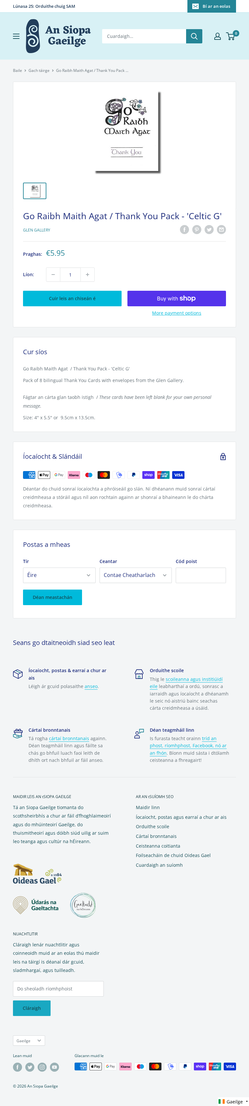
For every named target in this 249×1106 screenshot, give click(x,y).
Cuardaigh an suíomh (159, 865)
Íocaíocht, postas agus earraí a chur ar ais (181, 817)
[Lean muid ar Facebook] (17, 1067)
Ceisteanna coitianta (158, 846)
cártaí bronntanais (69, 738)
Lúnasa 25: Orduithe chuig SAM (44, 6)
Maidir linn (148, 807)
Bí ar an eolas (216, 6)
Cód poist (186, 561)
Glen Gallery (36, 230)
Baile (17, 70)
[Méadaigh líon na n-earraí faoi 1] (87, 274)
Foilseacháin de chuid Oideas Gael (173, 855)
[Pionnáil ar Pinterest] (196, 229)
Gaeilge (23, 1040)
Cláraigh (32, 1008)
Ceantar (108, 561)
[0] (231, 36)
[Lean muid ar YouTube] (54, 1067)
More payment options (176, 313)
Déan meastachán (52, 597)
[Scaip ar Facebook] (184, 229)
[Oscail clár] (16, 36)
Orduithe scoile (152, 826)
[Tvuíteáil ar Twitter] (209, 229)
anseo (91, 686)
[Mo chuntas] (217, 36)
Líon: (28, 274)
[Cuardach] (194, 36)
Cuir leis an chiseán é (72, 298)
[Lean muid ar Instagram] (42, 1067)
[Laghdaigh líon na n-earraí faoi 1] (53, 274)
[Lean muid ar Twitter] (29, 1067)
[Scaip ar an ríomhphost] (221, 229)
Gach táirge (39, 70)
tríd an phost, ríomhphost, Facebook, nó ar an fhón (188, 745)
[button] (233, 1101)
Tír (26, 561)
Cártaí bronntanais (156, 836)
